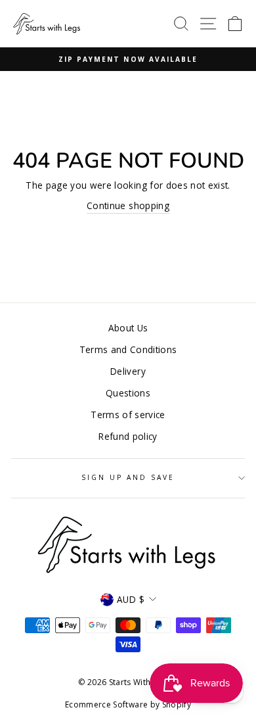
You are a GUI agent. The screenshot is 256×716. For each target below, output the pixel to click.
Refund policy (127, 436)
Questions (128, 393)
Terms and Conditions (128, 349)
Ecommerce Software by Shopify (128, 704)
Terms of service (128, 414)
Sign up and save (128, 477)
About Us (128, 328)
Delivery (128, 371)
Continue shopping (128, 205)
